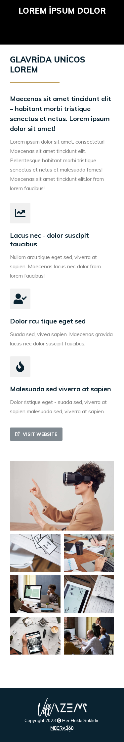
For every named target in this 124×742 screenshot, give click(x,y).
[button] (36, 434)
